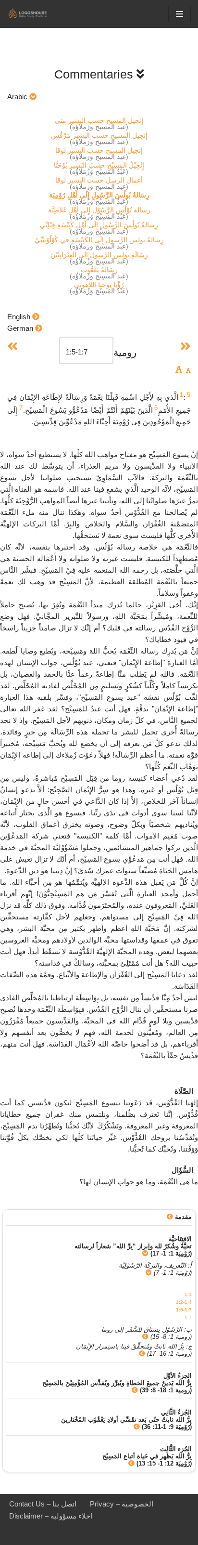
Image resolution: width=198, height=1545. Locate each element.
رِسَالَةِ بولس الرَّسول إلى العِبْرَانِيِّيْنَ (99, 255)
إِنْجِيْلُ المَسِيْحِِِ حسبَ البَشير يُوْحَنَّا (99, 165)
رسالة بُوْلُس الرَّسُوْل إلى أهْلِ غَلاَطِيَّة (99, 210)
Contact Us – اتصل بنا (42, 1504)
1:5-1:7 (184, 1309)
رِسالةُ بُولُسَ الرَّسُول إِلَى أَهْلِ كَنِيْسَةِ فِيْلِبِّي (99, 225)
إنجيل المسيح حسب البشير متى (99, 120)
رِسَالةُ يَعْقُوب (99, 270)
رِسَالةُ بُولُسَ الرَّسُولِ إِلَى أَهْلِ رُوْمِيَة (99, 195)
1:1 (188, 1294)
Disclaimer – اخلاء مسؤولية (50, 1516)
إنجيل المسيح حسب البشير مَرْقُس (99, 135)
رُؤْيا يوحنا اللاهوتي (99, 284)
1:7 (188, 1317)
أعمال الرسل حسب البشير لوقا (99, 180)
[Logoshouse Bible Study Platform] (36, 14)
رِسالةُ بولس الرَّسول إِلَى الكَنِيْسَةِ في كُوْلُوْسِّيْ (99, 240)
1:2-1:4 (184, 1302)
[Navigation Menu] (179, 14)
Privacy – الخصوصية (121, 1504)
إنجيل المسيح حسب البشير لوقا (99, 150)
